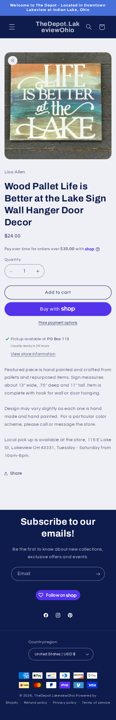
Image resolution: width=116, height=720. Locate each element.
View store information (33, 354)
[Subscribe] (98, 574)
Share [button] (16, 473)
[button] (11, 27)
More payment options (58, 323)
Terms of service (96, 702)
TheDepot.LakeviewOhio (54, 695)
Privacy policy (65, 702)
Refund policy (36, 702)
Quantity (13, 260)
